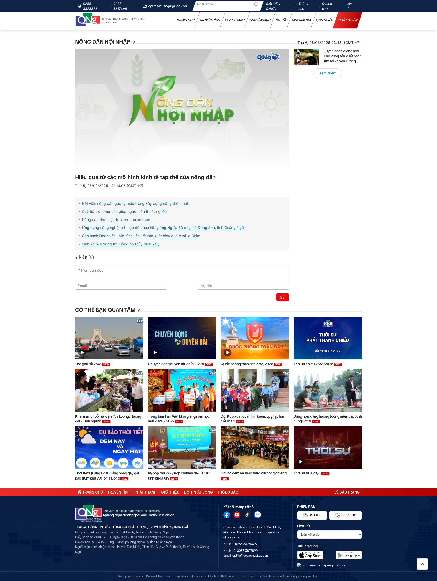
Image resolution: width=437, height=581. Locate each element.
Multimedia (302, 20)
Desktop (348, 515)
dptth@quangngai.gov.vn (167, 6)
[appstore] (310, 555)
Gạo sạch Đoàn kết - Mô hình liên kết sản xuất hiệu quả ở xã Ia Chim (141, 235)
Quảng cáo (327, 6)
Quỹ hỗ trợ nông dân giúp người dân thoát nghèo (124, 211)
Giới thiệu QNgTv (273, 6)
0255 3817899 (120, 6)
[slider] (181, 164)
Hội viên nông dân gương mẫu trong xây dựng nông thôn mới (135, 203)
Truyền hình (210, 20)
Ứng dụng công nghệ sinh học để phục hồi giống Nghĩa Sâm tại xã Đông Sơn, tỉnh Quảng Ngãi (163, 227)
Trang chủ (185, 20)
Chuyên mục (260, 20)
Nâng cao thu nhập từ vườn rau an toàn (116, 219)
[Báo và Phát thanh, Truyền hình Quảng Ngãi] (88, 21)
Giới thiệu (170, 492)
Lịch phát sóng (198, 492)
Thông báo (303, 6)
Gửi (283, 297)
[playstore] (349, 555)
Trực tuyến (348, 20)
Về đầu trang (347, 492)
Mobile (315, 515)
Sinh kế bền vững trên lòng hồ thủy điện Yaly (121, 244)
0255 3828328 (90, 6)
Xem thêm (327, 73)
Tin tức (281, 20)
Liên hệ (349, 6)
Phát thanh (234, 20)
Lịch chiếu (324, 20)
